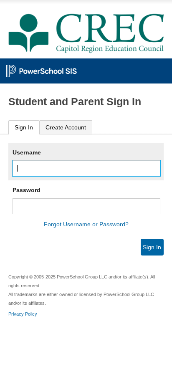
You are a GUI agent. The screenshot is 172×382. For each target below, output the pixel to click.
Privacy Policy (22, 313)
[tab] (23, 127)
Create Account (66, 127)
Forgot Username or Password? (86, 224)
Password (26, 190)
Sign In (24, 127)
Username (27, 152)
